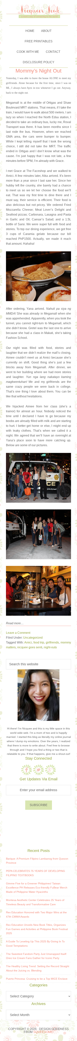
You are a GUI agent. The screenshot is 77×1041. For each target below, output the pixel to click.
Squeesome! (43, 1032)
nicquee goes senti (29, 647)
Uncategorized (33, 637)
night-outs (50, 647)
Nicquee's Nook (38, 11)
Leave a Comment (18, 632)
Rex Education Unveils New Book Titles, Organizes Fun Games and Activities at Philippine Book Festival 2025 (37, 929)
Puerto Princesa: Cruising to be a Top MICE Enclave (36, 978)
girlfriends (52, 642)
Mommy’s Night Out (38, 71)
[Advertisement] (38, 828)
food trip (38, 642)
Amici (28, 642)
